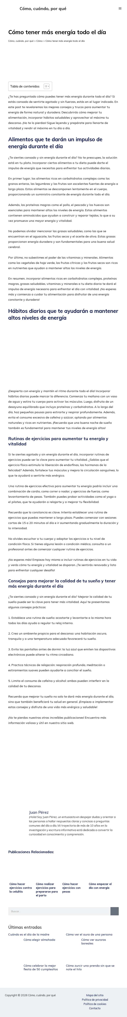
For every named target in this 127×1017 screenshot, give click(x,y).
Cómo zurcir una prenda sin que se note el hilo (90, 967)
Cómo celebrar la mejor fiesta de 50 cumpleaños (41, 967)
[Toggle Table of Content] (45, 86)
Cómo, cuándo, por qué (43, 8)
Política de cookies (95, 1004)
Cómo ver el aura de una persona (89, 934)
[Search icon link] (112, 8)
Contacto (95, 1008)
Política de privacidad (95, 999)
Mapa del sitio (95, 995)
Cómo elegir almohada (39, 940)
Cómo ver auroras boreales (93, 941)
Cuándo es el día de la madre (28, 934)
